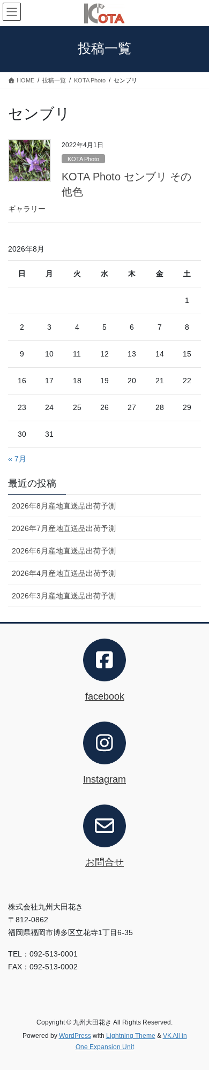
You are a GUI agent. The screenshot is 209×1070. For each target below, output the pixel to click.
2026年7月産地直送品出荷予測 (64, 528)
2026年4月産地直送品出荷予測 (64, 573)
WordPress (75, 1035)
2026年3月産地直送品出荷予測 (64, 595)
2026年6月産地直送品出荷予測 (64, 551)
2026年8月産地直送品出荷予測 (64, 506)
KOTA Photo (83, 159)
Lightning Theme (130, 1035)
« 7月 (17, 458)
